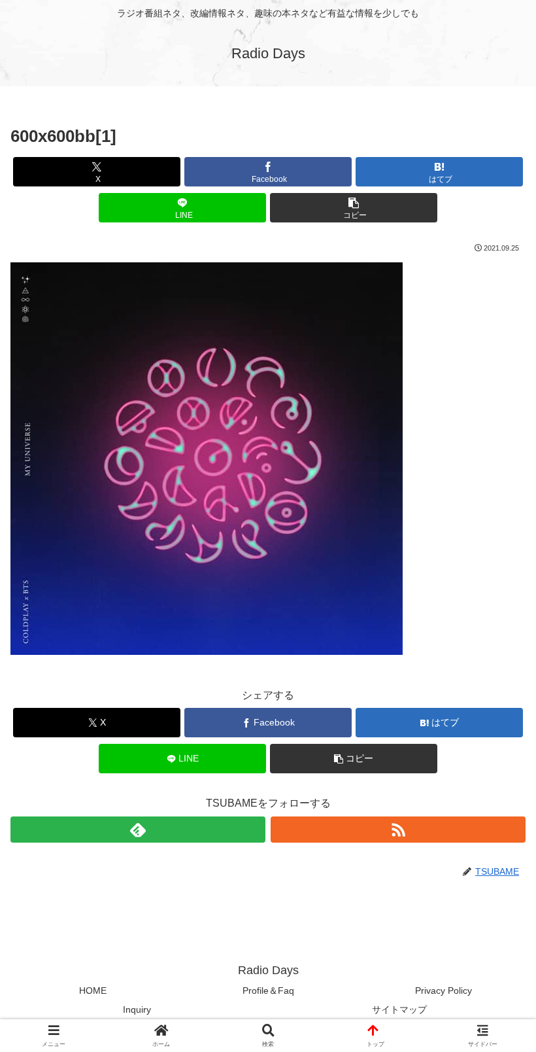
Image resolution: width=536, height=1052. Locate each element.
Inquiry (137, 1009)
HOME (93, 990)
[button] (353, 207)
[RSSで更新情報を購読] (398, 829)
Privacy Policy (443, 990)
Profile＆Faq (268, 990)
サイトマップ (399, 1009)
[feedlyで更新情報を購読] (137, 829)
